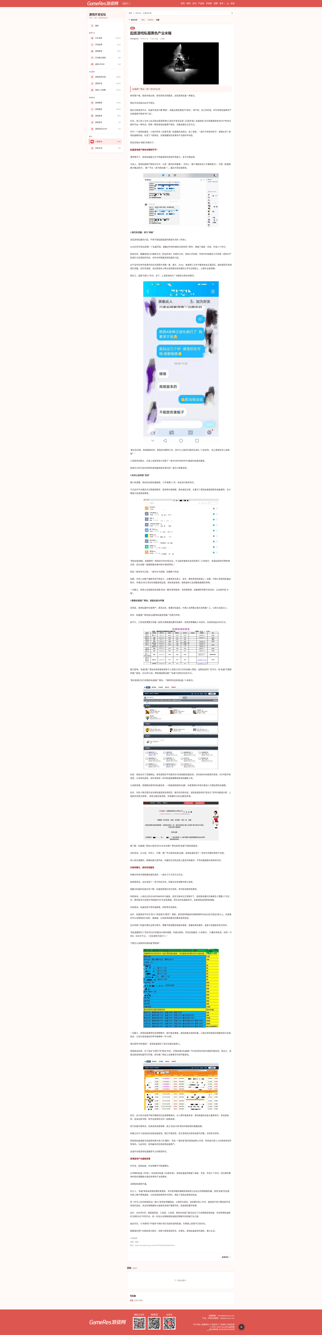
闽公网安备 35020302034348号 (221, 1329)
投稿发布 (205, 1324)
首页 (183, 3)
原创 (189, 3)
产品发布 (213, 1324)
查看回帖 (225, 1257)
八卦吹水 (150, 20)
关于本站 (196, 1324)
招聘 (216, 3)
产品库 (201, 3)
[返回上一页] (241, 1327)
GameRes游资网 (227, 1327)
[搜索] (228, 4)
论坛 (194, 3)
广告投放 (222, 1324)
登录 (233, 3)
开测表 (209, 3)
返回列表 (134, 20)
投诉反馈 (230, 1324)
